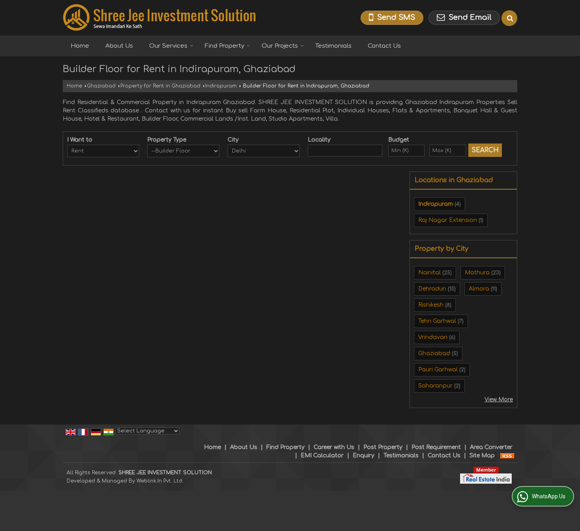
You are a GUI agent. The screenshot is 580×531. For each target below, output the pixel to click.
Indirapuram (221, 86)
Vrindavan (432, 337)
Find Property (224, 46)
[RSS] (507, 455)
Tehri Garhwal (437, 321)
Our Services (168, 46)
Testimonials (333, 46)
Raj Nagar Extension (447, 220)
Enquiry (363, 455)
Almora (479, 289)
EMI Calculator (322, 455)
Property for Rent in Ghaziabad (160, 86)
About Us (119, 46)
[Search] (509, 18)
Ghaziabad (101, 86)
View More (499, 399)
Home (80, 46)
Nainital (429, 273)
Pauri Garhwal (438, 370)
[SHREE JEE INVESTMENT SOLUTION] (159, 18)
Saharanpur (435, 386)
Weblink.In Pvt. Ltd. (160, 481)
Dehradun (432, 289)
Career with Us (334, 447)
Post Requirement (436, 447)
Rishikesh (430, 305)
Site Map (482, 455)
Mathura (477, 273)
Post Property (382, 447)
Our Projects (280, 46)
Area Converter (491, 447)
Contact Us (384, 46)
